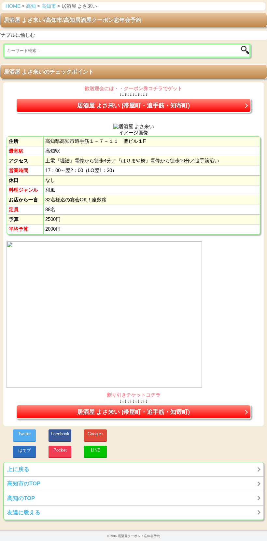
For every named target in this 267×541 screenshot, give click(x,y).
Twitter (24, 433)
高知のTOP (21, 498)
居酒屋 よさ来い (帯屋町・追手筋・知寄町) (133, 105)
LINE (95, 450)
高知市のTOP (23, 483)
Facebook (60, 433)
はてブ (24, 450)
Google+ (96, 433)
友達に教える (23, 512)
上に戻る (18, 469)
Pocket (60, 450)
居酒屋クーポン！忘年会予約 (139, 536)
